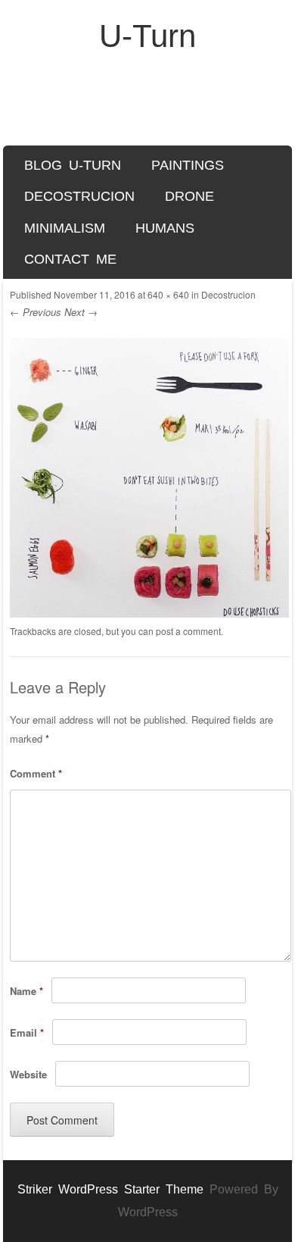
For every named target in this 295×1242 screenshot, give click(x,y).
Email (27, 1032)
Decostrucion (79, 196)
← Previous (35, 312)
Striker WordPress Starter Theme (110, 1189)
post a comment (188, 630)
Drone (189, 196)
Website (28, 1074)
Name (26, 991)
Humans (164, 228)
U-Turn (147, 36)
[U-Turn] (147, 107)
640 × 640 (168, 294)
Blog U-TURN (72, 165)
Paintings (187, 165)
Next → (81, 312)
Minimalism (64, 228)
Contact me (70, 259)
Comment (36, 773)
